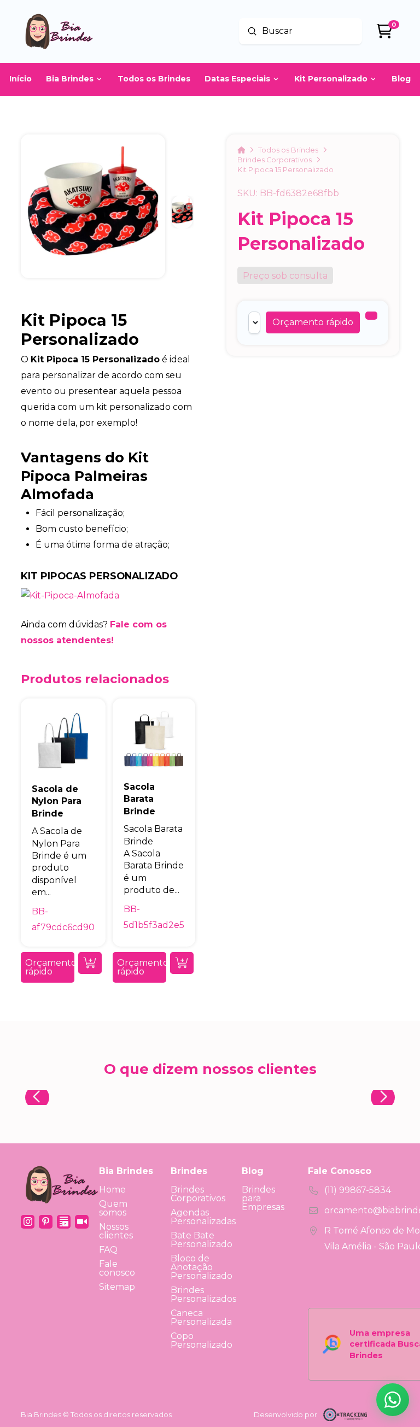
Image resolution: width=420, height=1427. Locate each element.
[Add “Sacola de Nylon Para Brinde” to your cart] (90, 963)
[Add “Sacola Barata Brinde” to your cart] (182, 963)
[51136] (371, 316)
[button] (313, 322)
